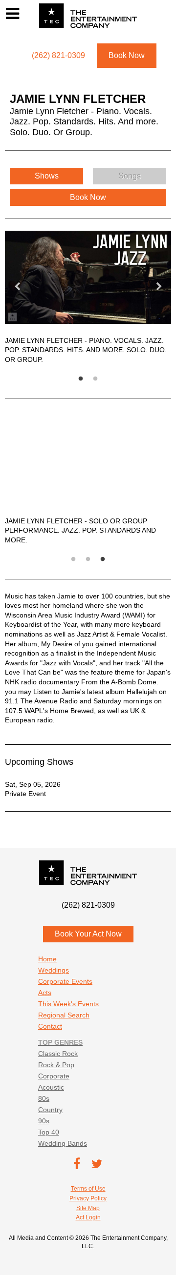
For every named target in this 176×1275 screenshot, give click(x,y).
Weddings (53, 970)
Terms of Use (88, 1188)
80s (43, 1098)
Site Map (88, 1208)
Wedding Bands (62, 1143)
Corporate (53, 1076)
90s (43, 1121)
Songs (129, 176)
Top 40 (48, 1132)
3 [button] (122, 559)
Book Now (127, 55)
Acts (44, 992)
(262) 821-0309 (88, 905)
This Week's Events (68, 1004)
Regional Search (63, 1015)
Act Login (88, 1217)
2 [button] (114, 379)
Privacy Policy (88, 1198)
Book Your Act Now (88, 934)
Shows (47, 176)
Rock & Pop (56, 1065)
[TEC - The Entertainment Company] (88, 15)
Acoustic (51, 1087)
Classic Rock (58, 1053)
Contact (50, 1026)
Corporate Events (65, 981)
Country (50, 1110)
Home (47, 959)
